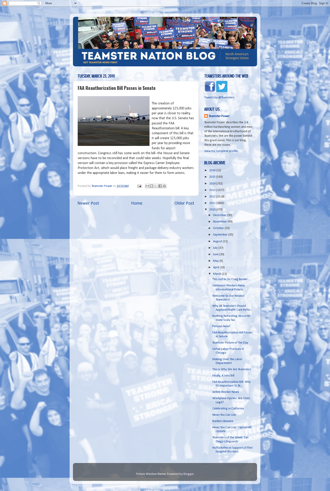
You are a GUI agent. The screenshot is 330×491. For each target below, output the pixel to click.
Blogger (188, 474)
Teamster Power (219, 116)
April (216, 267)
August (218, 241)
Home (136, 203)
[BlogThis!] (151, 186)
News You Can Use (224, 415)
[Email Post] (139, 186)
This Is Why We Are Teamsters (231, 369)
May (216, 261)
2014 (212, 183)
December (220, 215)
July (215, 248)
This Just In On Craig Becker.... (231, 279)
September (220, 234)
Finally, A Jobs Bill (223, 375)
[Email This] (147, 186)
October (219, 228)
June (216, 254)
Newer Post (88, 203)
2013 (212, 190)
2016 (212, 170)
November (220, 221)
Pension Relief (221, 326)
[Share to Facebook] (160, 186)
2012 (212, 196)
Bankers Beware (222, 421)
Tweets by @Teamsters (219, 97)
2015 (212, 177)
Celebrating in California (228, 408)
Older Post (184, 203)
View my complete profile (221, 151)
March (217, 274)
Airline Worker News (225, 392)
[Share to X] (156, 186)
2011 (212, 203)
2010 (212, 209)
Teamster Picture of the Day (230, 342)
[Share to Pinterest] (164, 186)
